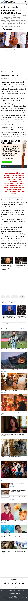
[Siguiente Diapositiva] (26, 313)
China (8, 296)
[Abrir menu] (2, 2)
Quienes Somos (10, 587)
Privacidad (21, 587)
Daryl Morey (14, 296)
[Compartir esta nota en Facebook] (2, 71)
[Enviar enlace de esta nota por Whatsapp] (9, 71)
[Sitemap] (23, 583)
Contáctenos (16, 587)
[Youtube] (12, 583)
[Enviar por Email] (13, 71)
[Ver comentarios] (26, 5)
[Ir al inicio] (9, 1)
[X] (8, 583)
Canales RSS (3, 587)
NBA (3, 296)
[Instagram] (16, 583)
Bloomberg (22, 296)
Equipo (25, 587)
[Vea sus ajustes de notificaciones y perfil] (25, 1)
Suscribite (7, 162)
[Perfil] (14, 580)
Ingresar (22, 1)
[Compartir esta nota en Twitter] (6, 71)
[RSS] (19, 583)
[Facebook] (5, 583)
